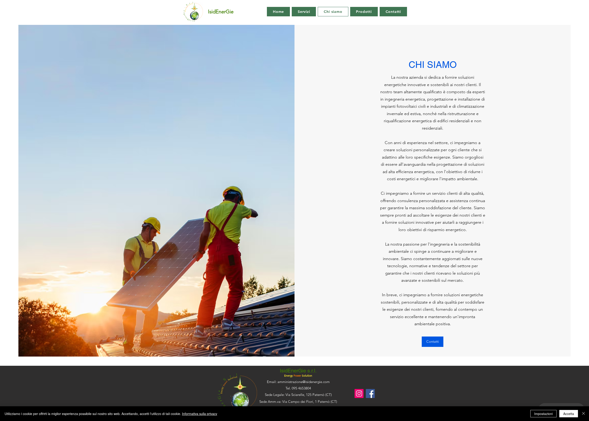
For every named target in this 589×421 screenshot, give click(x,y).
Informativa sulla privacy (199, 413)
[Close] (583, 413)
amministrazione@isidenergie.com (303, 382)
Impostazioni (543, 413)
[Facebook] (370, 393)
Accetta (568, 413)
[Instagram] (359, 393)
